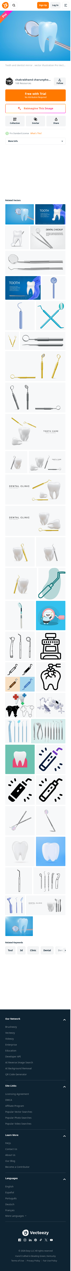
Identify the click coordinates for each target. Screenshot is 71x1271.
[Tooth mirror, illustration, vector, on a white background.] (18, 724)
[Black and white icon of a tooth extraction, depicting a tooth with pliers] (20, 879)
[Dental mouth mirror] (48, 723)
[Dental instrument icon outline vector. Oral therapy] (20, 817)
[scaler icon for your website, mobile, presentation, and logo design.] (20, 1018)
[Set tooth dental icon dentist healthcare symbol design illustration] (20, 907)
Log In (55, 5)
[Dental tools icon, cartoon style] (20, 369)
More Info (13, 139)
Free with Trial (35, 95)
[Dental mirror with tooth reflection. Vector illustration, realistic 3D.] (20, 1141)
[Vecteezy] (5, 5)
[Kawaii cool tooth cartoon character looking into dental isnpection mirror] (20, 756)
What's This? (36, 133)
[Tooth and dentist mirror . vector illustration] (19, 212)
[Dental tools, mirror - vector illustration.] (20, 1110)
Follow (60, 83)
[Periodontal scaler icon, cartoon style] (44, 338)
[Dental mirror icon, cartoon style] (17, 336)
